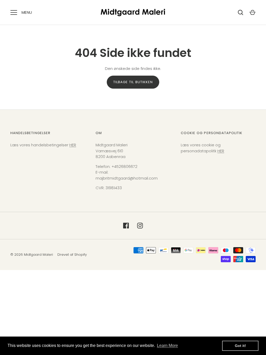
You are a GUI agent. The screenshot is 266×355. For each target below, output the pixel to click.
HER (72, 145)
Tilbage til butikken (133, 82)
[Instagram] (140, 225)
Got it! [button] (240, 346)
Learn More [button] (167, 345)
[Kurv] (252, 12)
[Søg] (240, 12)
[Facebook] (126, 225)
